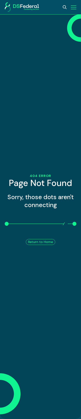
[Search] (65, 7)
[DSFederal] (22, 7)
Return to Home (40, 242)
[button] (73, 7)
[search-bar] (65, 7)
